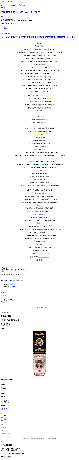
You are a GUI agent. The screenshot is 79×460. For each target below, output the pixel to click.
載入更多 (3, 292)
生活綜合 (13, 23)
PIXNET (28, 438)
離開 (9, 457)
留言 (14, 280)
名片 (5, 30)
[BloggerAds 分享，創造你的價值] (39, 334)
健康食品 (12, 286)
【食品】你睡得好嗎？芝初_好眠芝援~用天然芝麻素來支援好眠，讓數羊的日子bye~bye (39, 37)
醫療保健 (12, 285)
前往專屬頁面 (39, 342)
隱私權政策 (48, 438)
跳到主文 (3, 16)
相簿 (5, 27)
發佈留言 (3, 301)
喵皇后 (2, 271)
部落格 (5, 28)
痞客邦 (10, 280)
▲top (2, 289)
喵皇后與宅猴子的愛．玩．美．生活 (20, 12)
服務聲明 (54, 438)
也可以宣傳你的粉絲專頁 (5, 433)
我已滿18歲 (3, 457)
